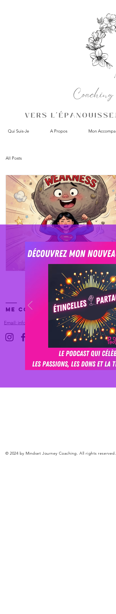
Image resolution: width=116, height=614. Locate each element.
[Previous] (30, 306)
